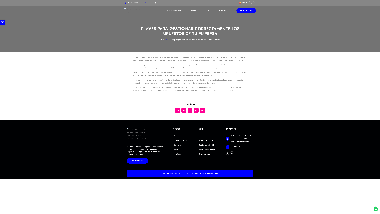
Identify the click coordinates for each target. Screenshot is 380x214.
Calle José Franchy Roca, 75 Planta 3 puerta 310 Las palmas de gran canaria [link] (241, 139)
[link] (2, 22)
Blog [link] (207, 11)
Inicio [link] (155, 11)
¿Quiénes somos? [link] (173, 11)
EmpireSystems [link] (212, 173)
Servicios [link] (193, 11)
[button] (177, 110)
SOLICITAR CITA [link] (246, 11)
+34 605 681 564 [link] (237, 147)
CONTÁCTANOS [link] (137, 161)
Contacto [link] (222, 11)
